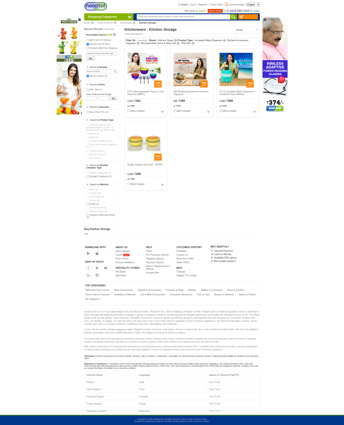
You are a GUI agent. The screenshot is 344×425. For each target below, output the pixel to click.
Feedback (181, 251)
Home (87, 23)
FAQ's (149, 251)
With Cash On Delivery (100, 40)
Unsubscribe (152, 272)
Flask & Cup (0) (96, 151)
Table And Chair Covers (97, 290)
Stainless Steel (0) (98, 211)
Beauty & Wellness (224, 294)
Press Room (122, 258)
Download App (236, 4)
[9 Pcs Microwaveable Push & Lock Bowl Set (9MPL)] (144, 87)
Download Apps (95, 247)
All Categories (92, 299)
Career (122, 254)
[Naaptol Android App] (88, 253)
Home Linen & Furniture (97, 294)
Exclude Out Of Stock (99, 44)
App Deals (121, 275)
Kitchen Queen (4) (98, 76)
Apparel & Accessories (149, 290)
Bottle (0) (93, 137)
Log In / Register (198, 4)
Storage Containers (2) (100, 176)
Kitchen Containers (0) (100, 173)
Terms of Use (187, 419)
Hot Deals (121, 271)
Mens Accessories (123, 290)
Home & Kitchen (105, 23)
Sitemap (180, 271)
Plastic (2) (94, 204)
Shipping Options (155, 258)
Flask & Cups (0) (97, 154)
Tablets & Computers (212, 290)
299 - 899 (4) (95, 89)
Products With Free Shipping (103, 48)
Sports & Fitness (247, 294)
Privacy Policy (201, 419)
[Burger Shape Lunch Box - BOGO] (144, 160)
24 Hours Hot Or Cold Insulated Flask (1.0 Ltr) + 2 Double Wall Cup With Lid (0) (101, 127)
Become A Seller (185, 258)
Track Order (216, 4)
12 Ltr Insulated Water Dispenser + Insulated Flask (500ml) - (237, 93)
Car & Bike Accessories (152, 294)
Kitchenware (126, 23)
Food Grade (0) (96, 196)
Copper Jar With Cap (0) (101, 141)
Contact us (182, 254)
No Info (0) (94, 200)
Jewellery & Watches (125, 294)
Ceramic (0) (95, 193)
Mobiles (192, 290)
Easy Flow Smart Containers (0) (102, 145)
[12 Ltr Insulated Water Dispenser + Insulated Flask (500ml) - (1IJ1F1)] (236, 87)
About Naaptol (123, 251)
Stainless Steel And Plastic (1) (101, 216)
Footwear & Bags (175, 290)
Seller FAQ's (182, 262)
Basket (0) (94, 133)
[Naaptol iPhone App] (97, 253)
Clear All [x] (109, 29)
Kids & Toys (203, 294)
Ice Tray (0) (94, 158)
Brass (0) (93, 189)
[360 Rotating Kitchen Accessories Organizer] (190, 87)
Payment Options (155, 262)
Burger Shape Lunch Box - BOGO (145, 164)
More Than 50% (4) (98, 112)
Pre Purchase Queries (157, 254)
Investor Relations (125, 262)
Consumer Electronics (181, 294)
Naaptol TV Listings (186, 275)
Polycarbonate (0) (98, 207)
